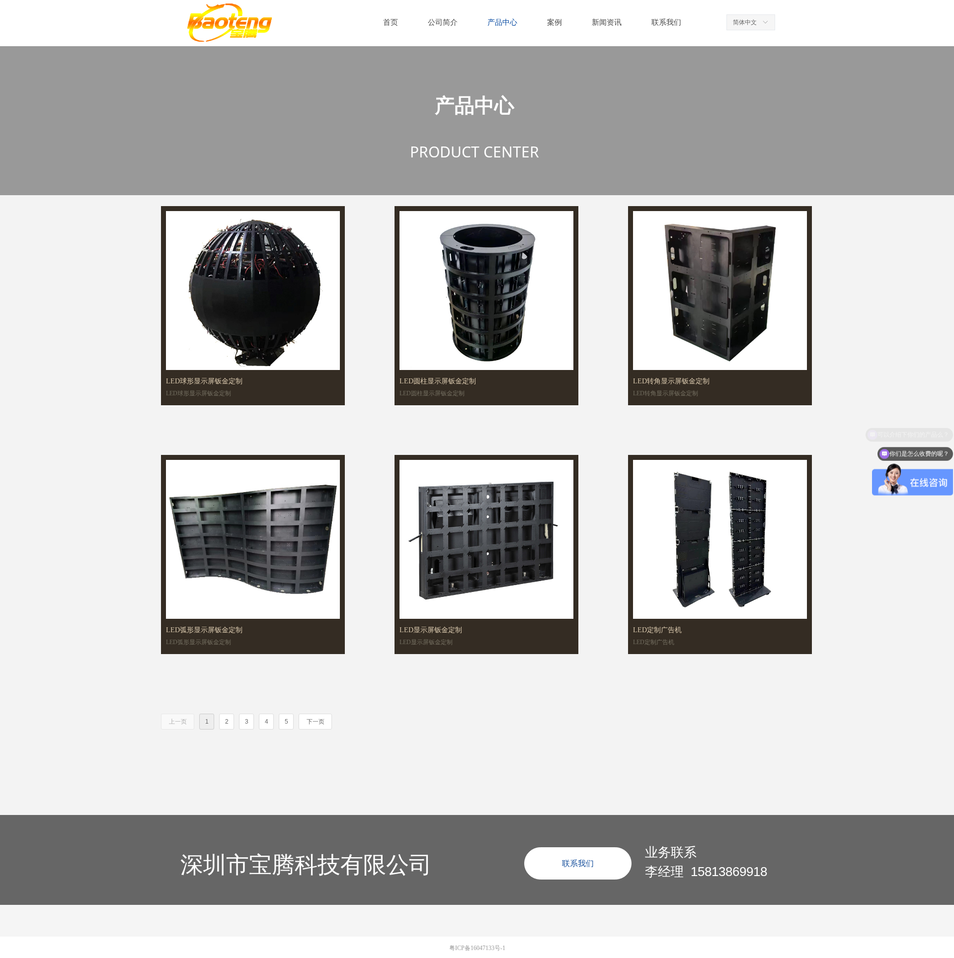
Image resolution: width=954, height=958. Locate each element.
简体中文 (745, 22)
